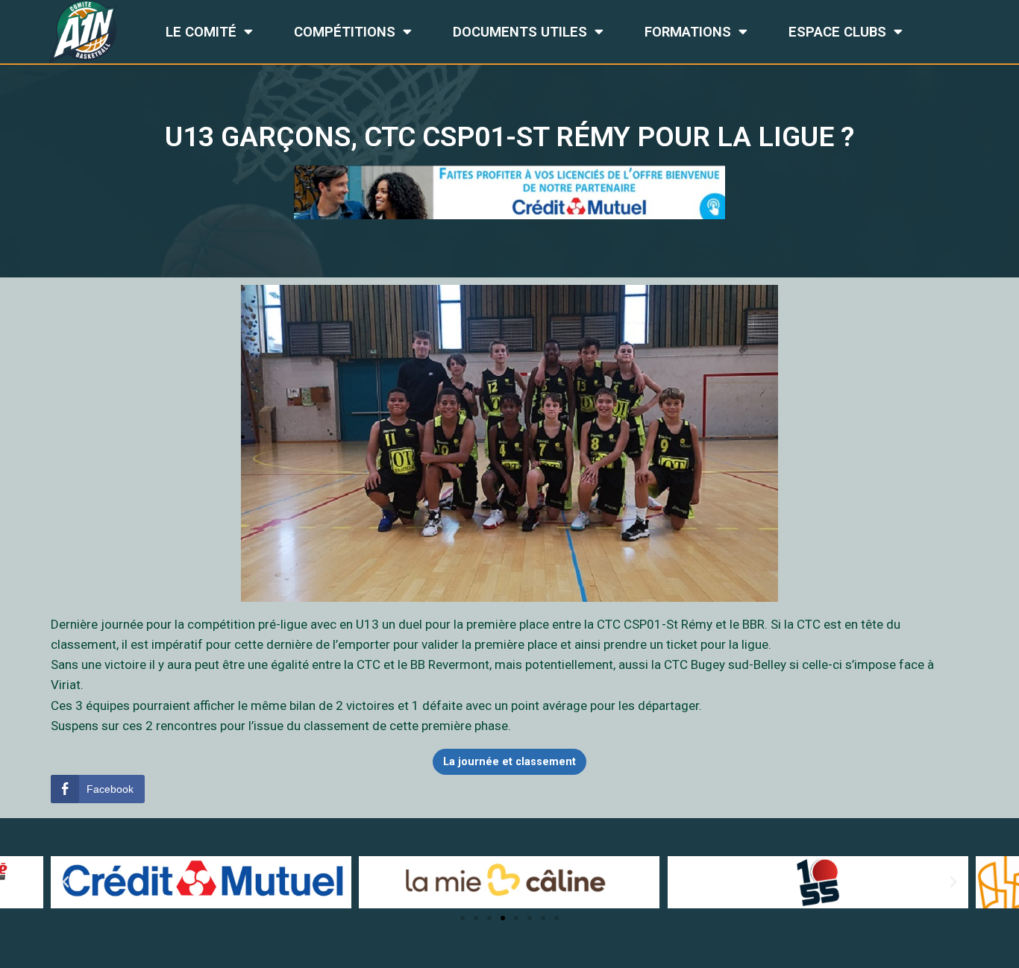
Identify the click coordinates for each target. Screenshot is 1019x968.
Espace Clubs (837, 32)
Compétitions (344, 32)
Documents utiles (520, 32)
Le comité (201, 32)
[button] (462, 918)
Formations (688, 32)
